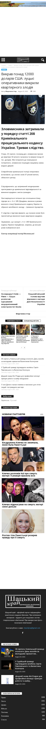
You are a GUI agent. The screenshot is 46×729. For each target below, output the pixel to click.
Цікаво (3, 705)
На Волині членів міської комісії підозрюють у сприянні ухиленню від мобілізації (23, 339)
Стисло (4, 720)
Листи (3, 701)
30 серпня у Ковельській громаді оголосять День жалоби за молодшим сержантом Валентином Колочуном (22, 360)
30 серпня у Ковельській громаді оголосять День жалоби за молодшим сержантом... (29, 651)
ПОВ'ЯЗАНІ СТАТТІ (14, 321)
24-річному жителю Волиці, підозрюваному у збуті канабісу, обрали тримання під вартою (8, 339)
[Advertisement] (23, 32)
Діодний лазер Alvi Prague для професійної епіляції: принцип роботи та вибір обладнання (20, 377)
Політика (4, 712)
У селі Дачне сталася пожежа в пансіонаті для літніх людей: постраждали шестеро (21, 386)
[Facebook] (23, 633)
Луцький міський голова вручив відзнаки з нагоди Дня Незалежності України (36, 299)
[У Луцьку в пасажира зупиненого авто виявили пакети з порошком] (38, 329)
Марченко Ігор (11, 91)
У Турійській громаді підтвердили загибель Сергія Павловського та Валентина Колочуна (19, 369)
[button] (42, 60)
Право (4, 69)
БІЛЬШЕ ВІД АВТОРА (31, 321)
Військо (4, 709)
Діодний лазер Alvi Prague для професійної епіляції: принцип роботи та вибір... (28, 678)
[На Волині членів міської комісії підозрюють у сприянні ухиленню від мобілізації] (23, 329)
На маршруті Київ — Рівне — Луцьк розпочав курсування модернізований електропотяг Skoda (11, 300)
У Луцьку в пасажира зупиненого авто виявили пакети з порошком (37, 339)
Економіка (5, 716)
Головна (3, 65)
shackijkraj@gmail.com (32, 628)
